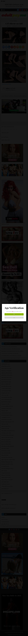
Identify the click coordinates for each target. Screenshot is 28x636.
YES (14, 314)
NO (14, 317)
